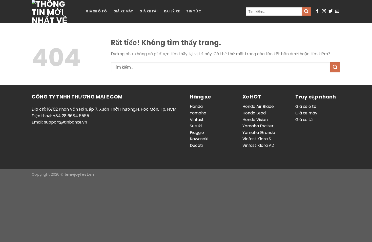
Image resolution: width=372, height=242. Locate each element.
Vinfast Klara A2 (258, 145)
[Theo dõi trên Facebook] (317, 11)
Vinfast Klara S (256, 139)
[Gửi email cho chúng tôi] (337, 11)
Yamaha (198, 113)
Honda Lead (254, 113)
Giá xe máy (123, 11)
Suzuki (196, 126)
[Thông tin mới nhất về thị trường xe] (55, 11)
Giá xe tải (148, 11)
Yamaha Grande (258, 132)
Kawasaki (199, 139)
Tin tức (193, 11)
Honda (196, 106)
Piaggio (197, 132)
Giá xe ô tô (96, 11)
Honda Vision (255, 120)
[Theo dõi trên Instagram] (324, 11)
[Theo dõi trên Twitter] (330, 11)
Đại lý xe (172, 11)
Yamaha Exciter (258, 126)
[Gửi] (306, 11)
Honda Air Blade (258, 106)
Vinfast (197, 120)
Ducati (196, 145)
